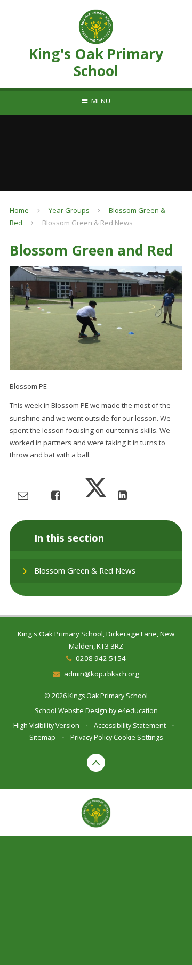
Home (19, 210)
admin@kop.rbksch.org (101, 673)
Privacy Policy (91, 737)
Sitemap (42, 737)
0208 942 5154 (100, 658)
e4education (138, 710)
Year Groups (69, 210)
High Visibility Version (46, 725)
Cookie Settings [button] (138, 737)
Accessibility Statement (130, 725)
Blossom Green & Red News (87, 222)
